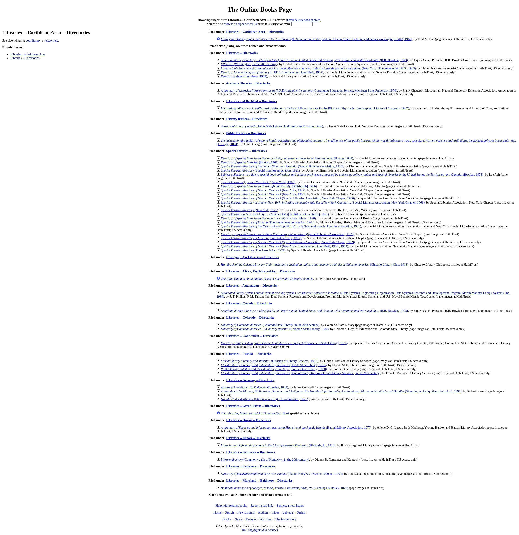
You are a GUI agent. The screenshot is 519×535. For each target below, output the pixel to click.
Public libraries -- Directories (246, 133)
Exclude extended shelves (303, 20)
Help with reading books (231, 505)
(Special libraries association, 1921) (260, 170)
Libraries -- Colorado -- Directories (250, 317)
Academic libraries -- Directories (248, 83)
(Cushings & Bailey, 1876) (284, 488)
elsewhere (51, 40)
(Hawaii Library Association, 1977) (296, 427)
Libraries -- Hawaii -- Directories (248, 420)
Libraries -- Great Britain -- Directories (253, 406)
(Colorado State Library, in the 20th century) (270, 325)
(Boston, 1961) (249, 162)
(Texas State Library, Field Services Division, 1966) (272, 126)
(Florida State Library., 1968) (274, 369)
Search (229, 512)
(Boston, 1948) (287, 158)
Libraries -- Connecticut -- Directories (252, 336)
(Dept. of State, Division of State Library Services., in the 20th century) (300, 373)
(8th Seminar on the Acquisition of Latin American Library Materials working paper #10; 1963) (316, 39)
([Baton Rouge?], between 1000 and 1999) (282, 473)
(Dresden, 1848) (254, 387)
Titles (275, 512)
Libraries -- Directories (24, 58)
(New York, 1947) (263, 190)
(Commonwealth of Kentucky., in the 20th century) (265, 459)
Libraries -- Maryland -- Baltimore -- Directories (259, 480)
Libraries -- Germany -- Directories (250, 380)
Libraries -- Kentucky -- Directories (250, 452)
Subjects (288, 512)
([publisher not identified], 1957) (272, 72)
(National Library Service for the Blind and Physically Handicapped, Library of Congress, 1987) (315, 108)
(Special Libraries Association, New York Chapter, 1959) (288, 242)
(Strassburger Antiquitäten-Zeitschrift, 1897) (341, 391)
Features (251, 519)
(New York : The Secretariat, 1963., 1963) (318, 68)
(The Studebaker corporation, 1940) (267, 222)
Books (227, 519)
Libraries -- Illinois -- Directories (248, 438)
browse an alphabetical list (240, 24)
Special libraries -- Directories (246, 151)
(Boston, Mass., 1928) (268, 218)
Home (217, 512)
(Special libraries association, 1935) (282, 166)
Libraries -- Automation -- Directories (252, 285)
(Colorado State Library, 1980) (275, 329)
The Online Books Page (259, 9)
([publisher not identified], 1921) (275, 214)
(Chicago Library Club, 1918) (314, 264)
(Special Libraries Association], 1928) (287, 234)
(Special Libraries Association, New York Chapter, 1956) (288, 198)
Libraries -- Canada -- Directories (249, 303)
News (238, 519)
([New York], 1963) (258, 182)
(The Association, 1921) (253, 250)
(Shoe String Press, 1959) (244, 76)
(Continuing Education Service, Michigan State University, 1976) (309, 90)
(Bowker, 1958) (352, 174)
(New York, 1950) (263, 194)
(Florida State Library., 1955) (274, 365)
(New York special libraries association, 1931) (291, 226)
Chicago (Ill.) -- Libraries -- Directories (252, 257)
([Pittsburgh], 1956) (269, 186)
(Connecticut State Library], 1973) (284, 343)
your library (33, 40)
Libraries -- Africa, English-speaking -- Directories (260, 271)
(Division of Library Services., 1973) (269, 361)
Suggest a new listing (290, 505)
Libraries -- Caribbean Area (27, 54)
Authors (263, 512)
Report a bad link (262, 505)
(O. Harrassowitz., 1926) (264, 399)
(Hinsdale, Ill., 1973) (278, 445)
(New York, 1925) (249, 210)
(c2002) (267, 278)
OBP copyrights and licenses (259, 530)
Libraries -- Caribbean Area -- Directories (255, 31)
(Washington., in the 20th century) (249, 64)
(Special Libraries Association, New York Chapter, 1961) (323, 202)
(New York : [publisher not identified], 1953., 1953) (284, 246)
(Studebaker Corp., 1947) (261, 238)
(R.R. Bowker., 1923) (314, 60)
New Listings (246, 512)
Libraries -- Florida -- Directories (248, 353)
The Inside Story (285, 519)
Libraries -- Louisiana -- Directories (250, 466)
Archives (265, 519)
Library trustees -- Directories (246, 119)
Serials (301, 512)
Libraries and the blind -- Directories (251, 101)
